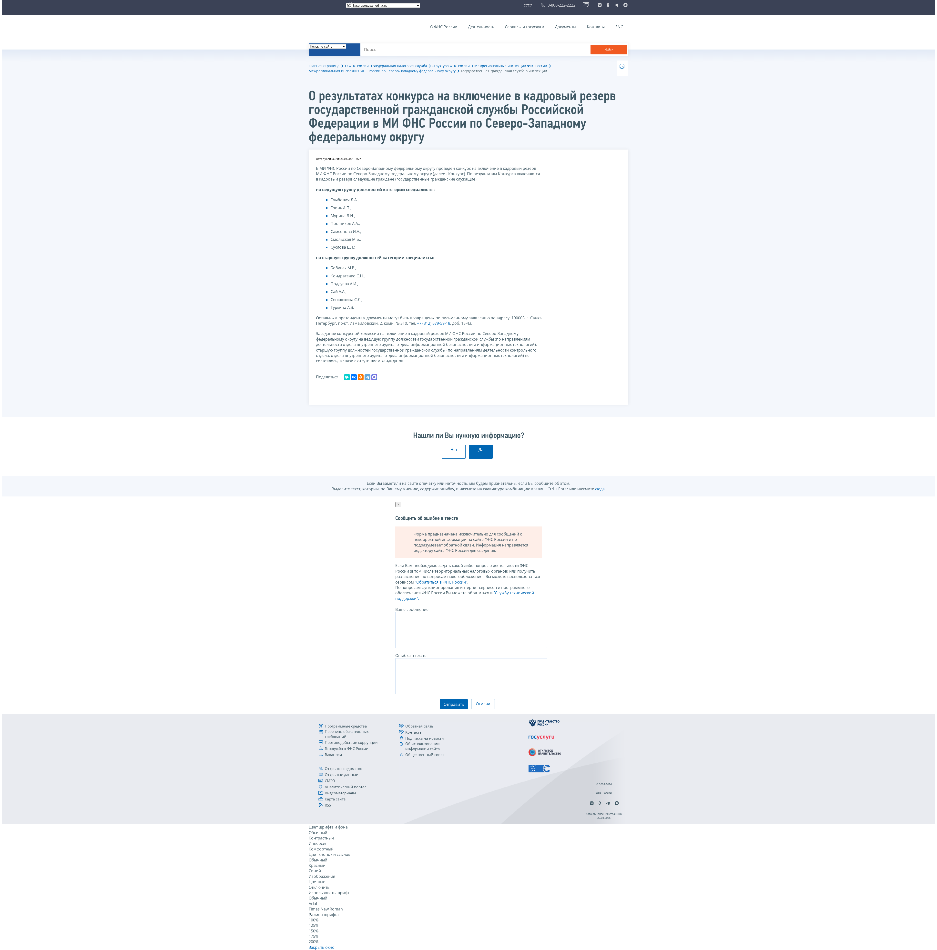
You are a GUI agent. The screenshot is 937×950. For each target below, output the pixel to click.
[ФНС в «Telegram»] (616, 5)
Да (481, 449)
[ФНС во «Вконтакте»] (599, 5)
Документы (565, 27)
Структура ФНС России (451, 65)
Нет (453, 449)
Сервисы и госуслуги (524, 27)
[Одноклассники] (361, 377)
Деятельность (481, 27)
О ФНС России (443, 27)
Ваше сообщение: (412, 609)
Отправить (454, 704)
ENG (619, 27)
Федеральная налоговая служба (400, 65)
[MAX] (374, 377)
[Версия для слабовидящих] (529, 5)
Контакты (596, 27)
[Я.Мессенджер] (347, 377)
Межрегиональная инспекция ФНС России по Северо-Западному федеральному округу (382, 71)
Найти (608, 49)
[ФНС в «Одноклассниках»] (608, 5)
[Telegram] (367, 377)
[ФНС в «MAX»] (624, 5)
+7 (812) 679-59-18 (433, 323)
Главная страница (324, 65)
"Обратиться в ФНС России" (441, 582)
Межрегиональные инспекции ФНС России (510, 65)
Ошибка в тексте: (411, 655)
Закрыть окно (322, 947)
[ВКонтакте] (354, 377)
